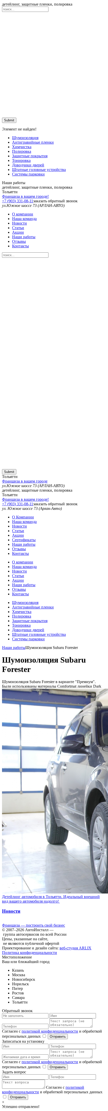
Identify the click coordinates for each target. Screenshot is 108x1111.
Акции (18, 232)
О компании (22, 214)
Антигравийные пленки (33, 142)
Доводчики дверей (28, 165)
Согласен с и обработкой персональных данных (52, 1089)
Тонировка (21, 160)
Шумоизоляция (25, 138)
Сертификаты (24, 540)
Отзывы (19, 241)
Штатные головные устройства (39, 169)
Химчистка (21, 147)
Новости (19, 223)
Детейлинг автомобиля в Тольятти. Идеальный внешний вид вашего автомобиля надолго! (51, 899)
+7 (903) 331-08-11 (17, 201)
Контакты (20, 246)
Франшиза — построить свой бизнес (33, 925)
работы (23, 237)
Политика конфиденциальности (29, 952)
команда (24, 218)
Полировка (21, 151)
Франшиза (25, 196)
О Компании (23, 517)
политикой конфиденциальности (50, 1031)
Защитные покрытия (29, 156)
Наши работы (13, 647)
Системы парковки (28, 174)
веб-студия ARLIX (75, 948)
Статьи (18, 228)
